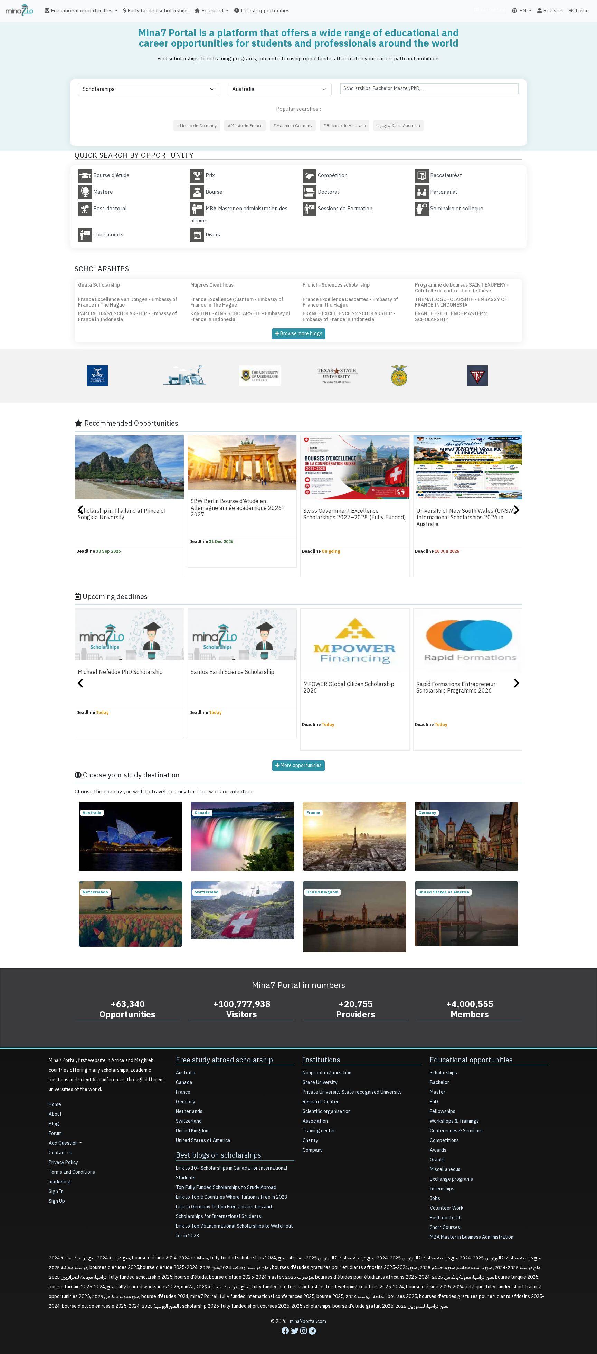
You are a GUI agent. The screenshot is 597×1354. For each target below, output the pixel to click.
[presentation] (80, 511)
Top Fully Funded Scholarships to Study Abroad (226, 1187)
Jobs (435, 1198)
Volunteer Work (446, 1208)
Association (315, 1121)
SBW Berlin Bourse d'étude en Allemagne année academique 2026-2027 (237, 508)
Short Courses (445, 1227)
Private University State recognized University (352, 1092)
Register (552, 10)
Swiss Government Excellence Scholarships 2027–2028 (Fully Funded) (354, 514)
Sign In (56, 1191)
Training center (319, 1130)
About (55, 1114)
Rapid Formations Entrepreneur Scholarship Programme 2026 (455, 687)
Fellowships (442, 1111)
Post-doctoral (445, 1217)
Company (313, 1150)
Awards (438, 1150)
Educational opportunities (471, 1060)
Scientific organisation (327, 1111)
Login (581, 10)
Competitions (444, 1140)
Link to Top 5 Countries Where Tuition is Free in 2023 (231, 1197)
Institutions (321, 1060)
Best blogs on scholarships (218, 1155)
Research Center (321, 1101)
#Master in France (245, 126)
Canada (184, 1082)
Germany (185, 1101)
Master (437, 1092)
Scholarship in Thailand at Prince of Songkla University (122, 514)
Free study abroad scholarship (224, 1060)
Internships (442, 1188)
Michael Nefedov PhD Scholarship (120, 672)
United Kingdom (193, 1130)
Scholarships (443, 1072)
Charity (310, 1140)
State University (320, 1082)
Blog (54, 1124)
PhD (434, 1101)
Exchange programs (451, 1179)
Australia (186, 1072)
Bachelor (439, 1082)
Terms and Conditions (72, 1172)
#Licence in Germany (197, 126)
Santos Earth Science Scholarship (232, 672)
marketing (492, 9)
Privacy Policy (63, 1162)
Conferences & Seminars (456, 1130)
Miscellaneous (445, 1169)
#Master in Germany (292, 126)
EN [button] (522, 10)
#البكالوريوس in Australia (398, 126)
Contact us (60, 1153)
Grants (437, 1159)
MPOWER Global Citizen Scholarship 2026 (348, 687)
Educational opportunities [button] (80, 10)
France (183, 1092)
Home (55, 1104)
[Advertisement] (298, 1338)
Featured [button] (211, 10)
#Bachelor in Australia (344, 126)
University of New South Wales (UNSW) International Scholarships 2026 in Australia (465, 518)
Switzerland (189, 1121)
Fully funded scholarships (157, 10)
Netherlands (189, 1111)
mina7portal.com (308, 1321)
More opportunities (300, 765)
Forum (55, 1133)
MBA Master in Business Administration (471, 1237)
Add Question (63, 1143)
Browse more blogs (300, 333)
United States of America (203, 1140)
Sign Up (57, 1201)
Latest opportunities (264, 10)
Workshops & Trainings (454, 1121)
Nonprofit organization (327, 1072)
